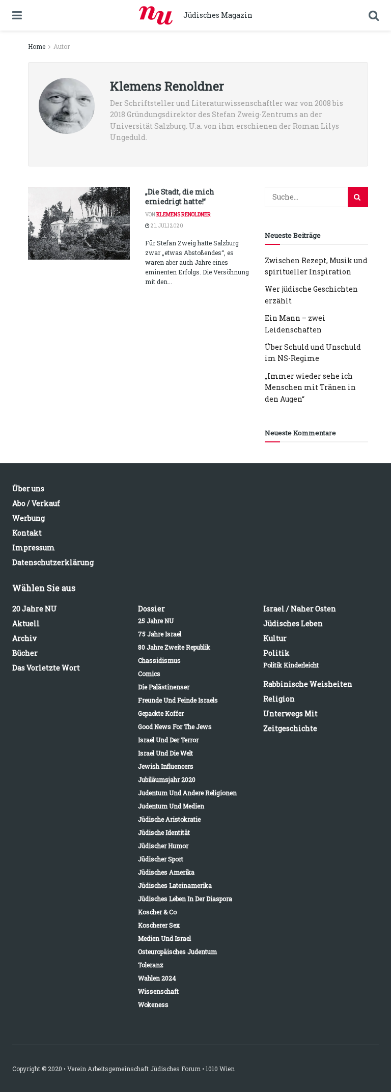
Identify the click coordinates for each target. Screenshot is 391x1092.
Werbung (28, 518)
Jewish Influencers (165, 766)
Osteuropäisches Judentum (177, 951)
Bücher (25, 653)
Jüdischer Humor (163, 846)
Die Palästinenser (163, 687)
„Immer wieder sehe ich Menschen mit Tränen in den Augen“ (310, 387)
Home (36, 46)
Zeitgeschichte (290, 728)
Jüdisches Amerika (166, 872)
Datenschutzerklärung (53, 562)
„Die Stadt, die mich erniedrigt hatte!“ (179, 197)
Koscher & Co (157, 912)
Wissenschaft (158, 991)
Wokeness (153, 1004)
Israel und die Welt (165, 753)
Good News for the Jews (175, 726)
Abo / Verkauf (36, 503)
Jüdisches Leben (293, 623)
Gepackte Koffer (161, 713)
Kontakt (27, 533)
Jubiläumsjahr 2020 (167, 779)
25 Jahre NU (156, 621)
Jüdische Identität (164, 832)
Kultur (275, 638)
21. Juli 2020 (166, 225)
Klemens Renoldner (183, 214)
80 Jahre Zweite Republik (174, 647)
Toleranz (150, 965)
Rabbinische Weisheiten (307, 684)
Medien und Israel (164, 938)
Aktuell (26, 623)
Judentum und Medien (171, 806)
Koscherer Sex (159, 925)
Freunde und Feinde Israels (178, 700)
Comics (149, 673)
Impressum (33, 547)
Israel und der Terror (168, 740)
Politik (276, 653)
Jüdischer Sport (160, 859)
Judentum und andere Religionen (187, 793)
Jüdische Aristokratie (169, 819)
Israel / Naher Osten (299, 608)
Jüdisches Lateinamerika (175, 885)
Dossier (151, 608)
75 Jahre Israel (159, 634)
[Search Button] (358, 197)
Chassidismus (159, 660)
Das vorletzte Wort (46, 668)
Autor (61, 46)
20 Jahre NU (34, 608)
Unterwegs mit (290, 713)
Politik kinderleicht (291, 665)
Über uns (28, 488)
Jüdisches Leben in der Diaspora (185, 898)
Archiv (24, 638)
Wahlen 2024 (157, 978)
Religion (279, 699)
